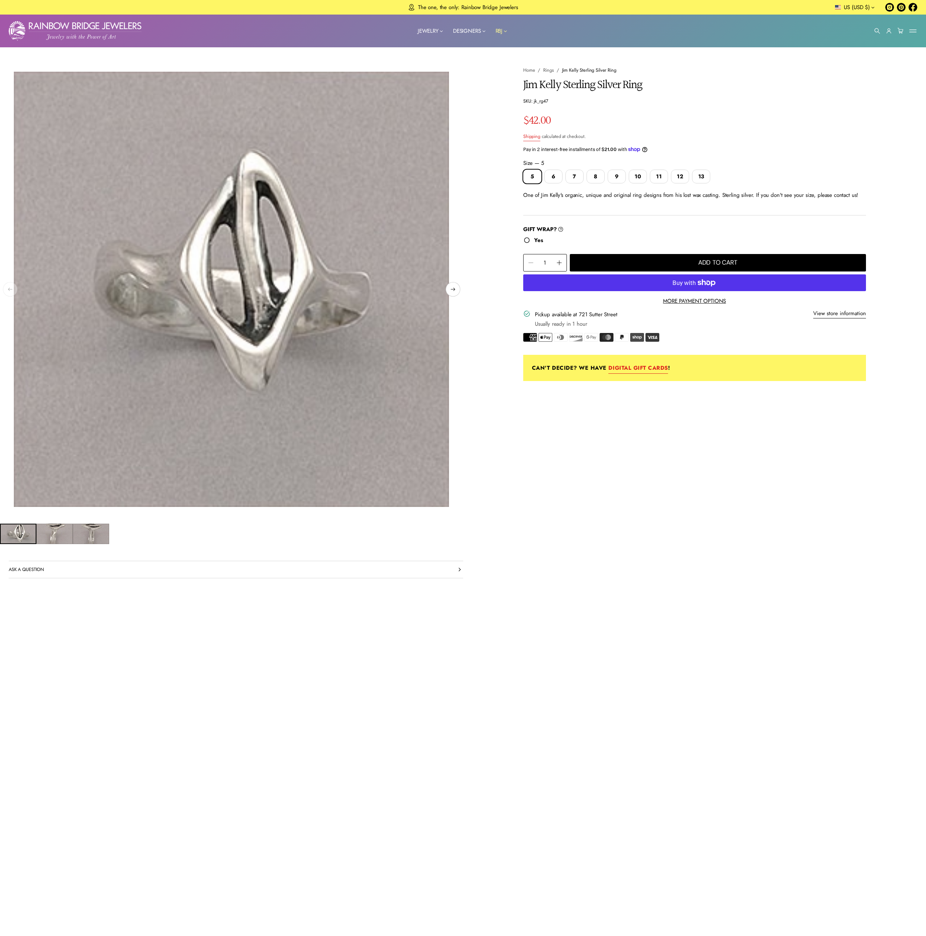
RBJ (499, 31)
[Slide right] (453, 289)
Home (529, 70)
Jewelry (428, 31)
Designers (467, 31)
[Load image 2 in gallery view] (54, 534)
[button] (877, 31)
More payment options (694, 301)
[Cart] (900, 31)
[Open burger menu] (913, 31)
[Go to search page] (877, 31)
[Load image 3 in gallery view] (91, 534)
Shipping (531, 136)
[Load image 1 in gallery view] (18, 534)
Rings (548, 70)
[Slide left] (10, 289)
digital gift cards (638, 368)
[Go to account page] (889, 31)
